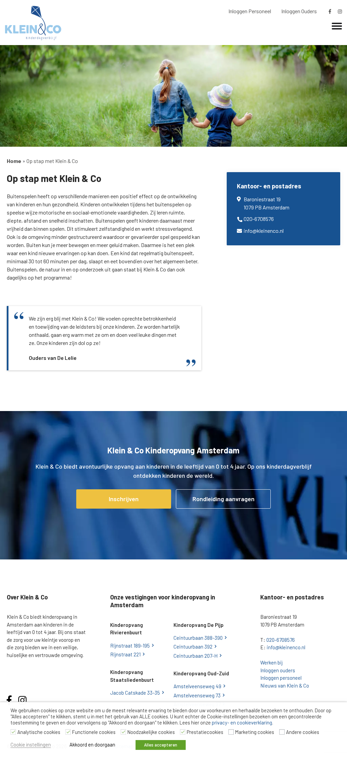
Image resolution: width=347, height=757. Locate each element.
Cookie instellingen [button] (31, 744)
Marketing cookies (254, 732)
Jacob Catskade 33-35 (135, 693)
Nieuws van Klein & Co (284, 685)
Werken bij (271, 662)
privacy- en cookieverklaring (242, 722)
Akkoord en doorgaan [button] (92, 744)
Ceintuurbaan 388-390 (198, 638)
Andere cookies (302, 732)
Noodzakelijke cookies (151, 732)
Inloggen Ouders (299, 11)
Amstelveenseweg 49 (197, 686)
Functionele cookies (94, 732)
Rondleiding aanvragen (223, 499)
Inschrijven (124, 499)
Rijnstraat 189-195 (130, 645)
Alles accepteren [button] (160, 745)
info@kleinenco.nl (264, 230)
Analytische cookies (38, 732)
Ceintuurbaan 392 (193, 646)
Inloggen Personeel (249, 11)
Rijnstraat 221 (125, 654)
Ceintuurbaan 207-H (196, 656)
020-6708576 (259, 219)
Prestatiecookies (205, 732)
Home (14, 161)
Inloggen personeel (281, 678)
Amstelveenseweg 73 (197, 695)
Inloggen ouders (277, 670)
